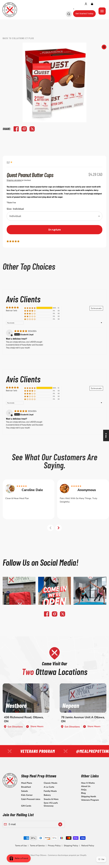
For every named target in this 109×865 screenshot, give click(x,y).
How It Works (88, 783)
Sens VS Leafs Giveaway (51, 804)
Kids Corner (27, 795)
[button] (13, 241)
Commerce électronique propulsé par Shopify (67, 855)
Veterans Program (90, 800)
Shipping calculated (14, 180)
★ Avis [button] (106, 435)
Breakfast (26, 787)
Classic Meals (50, 783)
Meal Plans (26, 783)
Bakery (47, 795)
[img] (21, 331)
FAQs (84, 789)
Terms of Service (37, 845)
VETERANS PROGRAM (33, 751)
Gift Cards (26, 805)
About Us (85, 786)
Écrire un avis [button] (96, 308)
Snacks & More (51, 799)
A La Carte (49, 787)
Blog (83, 793)
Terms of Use (21, 845)
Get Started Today (84, 13)
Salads (24, 791)
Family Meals (50, 791)
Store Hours (36, 726)
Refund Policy (87, 845)
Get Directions (15, 726)
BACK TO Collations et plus (18, 38)
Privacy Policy (54, 845)
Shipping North (88, 796)
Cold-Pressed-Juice (30, 799)
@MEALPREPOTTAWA (89, 751)
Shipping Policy (71, 845)
